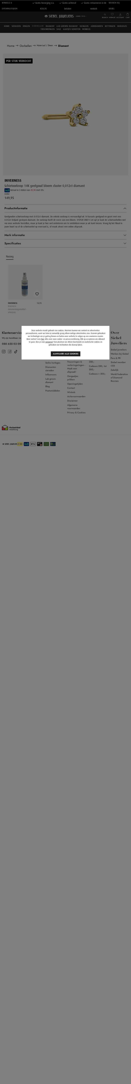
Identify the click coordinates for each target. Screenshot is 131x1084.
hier (42, 339)
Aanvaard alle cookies (65, 353)
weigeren (49, 342)
